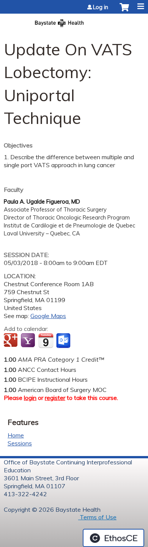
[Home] (74, 21)
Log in (100, 7)
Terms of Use (97, 517)
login (30, 397)
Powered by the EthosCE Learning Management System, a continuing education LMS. (113, 538)
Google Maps (48, 316)
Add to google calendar (11, 340)
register (55, 397)
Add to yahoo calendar (28, 340)
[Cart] (124, 11)
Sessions (20, 443)
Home (16, 435)
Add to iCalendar (46, 340)
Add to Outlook (64, 340)
